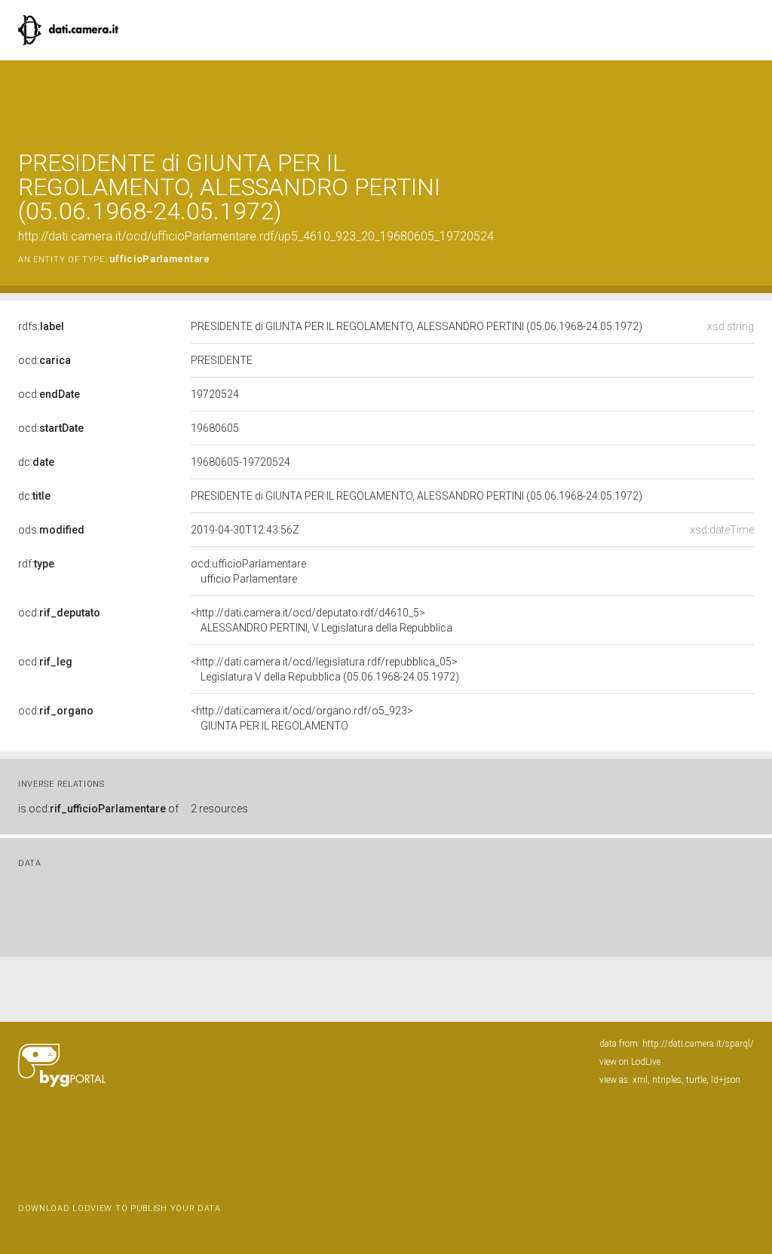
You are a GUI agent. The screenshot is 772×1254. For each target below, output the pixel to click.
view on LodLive (629, 1062)
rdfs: (41, 326)
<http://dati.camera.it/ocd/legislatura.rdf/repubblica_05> (325, 669)
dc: (36, 462)
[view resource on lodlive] (747, 97)
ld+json (725, 1080)
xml (640, 1080)
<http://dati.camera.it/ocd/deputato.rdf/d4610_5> (321, 620)
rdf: (36, 564)
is (98, 809)
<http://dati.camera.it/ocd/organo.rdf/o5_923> (302, 718)
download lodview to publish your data (119, 1208)
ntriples (667, 1080)
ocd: (44, 360)
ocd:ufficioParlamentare (248, 571)
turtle (696, 1080)
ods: (51, 530)
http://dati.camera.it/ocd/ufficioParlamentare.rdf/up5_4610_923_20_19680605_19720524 (256, 236)
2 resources (219, 809)
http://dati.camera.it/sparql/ (698, 1043)
